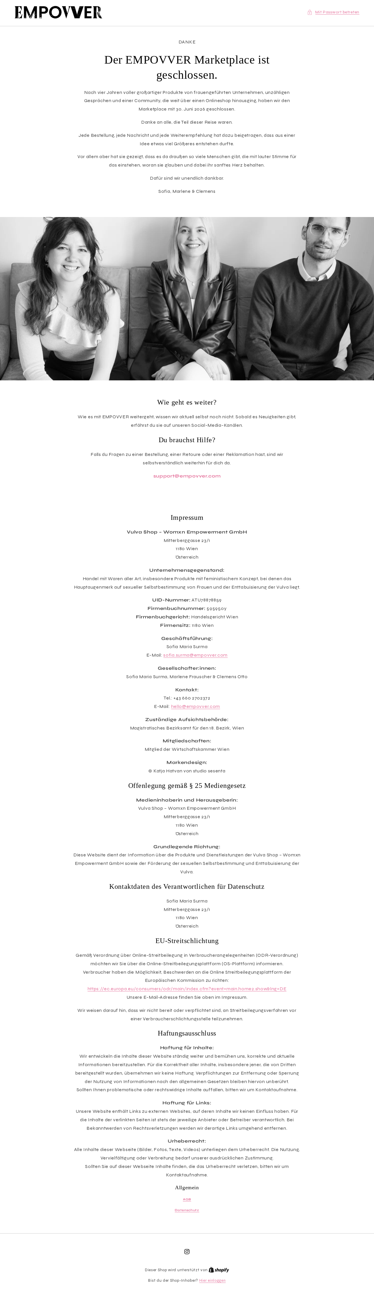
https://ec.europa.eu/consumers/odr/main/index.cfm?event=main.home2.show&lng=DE (187, 988)
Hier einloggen (212, 1280)
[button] (333, 12)
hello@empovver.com (195, 706)
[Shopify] (219, 1270)
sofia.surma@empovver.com (195, 655)
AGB (187, 1199)
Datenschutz (187, 1210)
